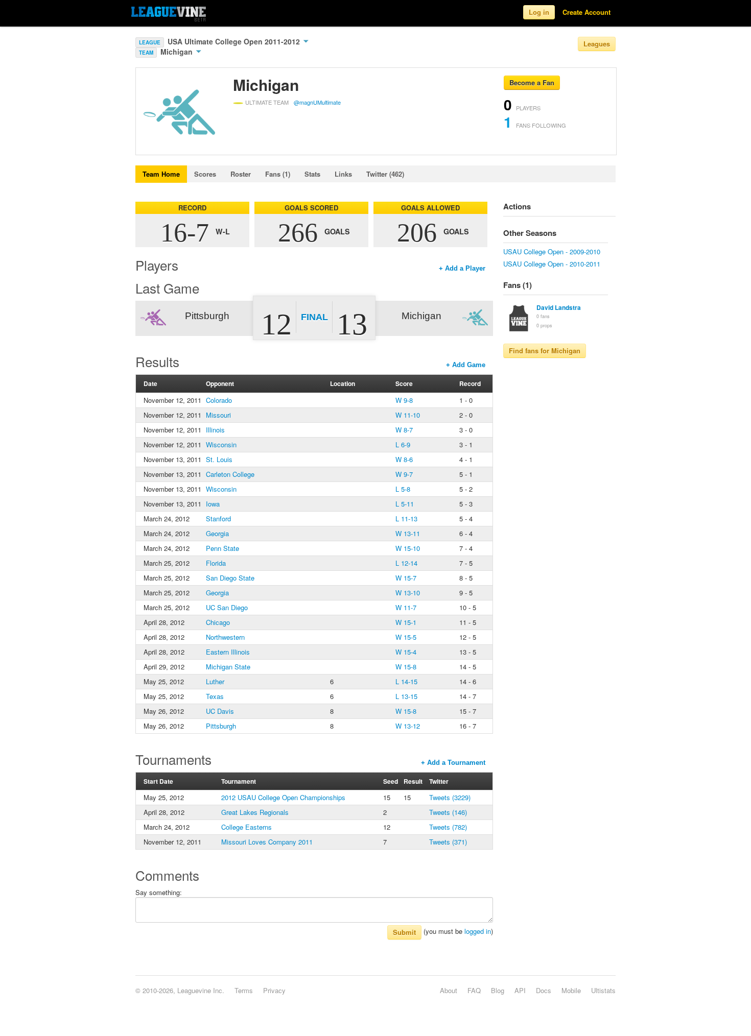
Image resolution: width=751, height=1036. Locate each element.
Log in (539, 12)
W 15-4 (405, 652)
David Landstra (558, 307)
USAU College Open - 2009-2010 (551, 251)
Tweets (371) (448, 842)
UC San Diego (227, 607)
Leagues (596, 44)
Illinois (215, 430)
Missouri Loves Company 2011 (267, 842)
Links (343, 174)
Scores (205, 174)
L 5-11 (404, 504)
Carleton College (230, 474)
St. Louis (219, 459)
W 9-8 (404, 400)
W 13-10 (407, 592)
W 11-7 (405, 607)
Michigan (177, 51)
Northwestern (225, 637)
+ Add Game (465, 365)
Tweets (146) (448, 812)
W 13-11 (407, 533)
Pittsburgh (221, 726)
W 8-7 (404, 430)
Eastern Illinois (228, 652)
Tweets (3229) (450, 797)
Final (314, 317)
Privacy (274, 990)
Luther (215, 681)
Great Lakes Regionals (255, 812)
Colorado (219, 400)
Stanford (218, 518)
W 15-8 (405, 666)
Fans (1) (277, 174)
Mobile (571, 990)
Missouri (218, 415)
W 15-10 (407, 548)
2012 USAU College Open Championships (283, 797)
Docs (543, 990)
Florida (216, 563)
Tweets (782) (448, 827)
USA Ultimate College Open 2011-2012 (235, 41)
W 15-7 (405, 578)
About (448, 990)
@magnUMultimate (317, 102)
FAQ (474, 990)
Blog (497, 990)
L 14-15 (406, 681)
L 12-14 (406, 563)
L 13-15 (406, 696)
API (520, 990)
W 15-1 (405, 622)
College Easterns (246, 827)
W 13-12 (407, 726)
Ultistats (603, 990)
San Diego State (230, 578)
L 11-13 (406, 518)
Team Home (161, 174)
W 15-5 (405, 637)
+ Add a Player (462, 268)
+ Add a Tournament (453, 762)
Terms (243, 990)
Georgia (217, 533)
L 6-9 (402, 444)
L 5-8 (402, 489)
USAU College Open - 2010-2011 (551, 264)
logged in (477, 931)
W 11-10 (407, 415)
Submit (404, 932)
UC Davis (220, 711)
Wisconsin (221, 444)
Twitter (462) (385, 174)
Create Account (586, 12)
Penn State (222, 548)
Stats (312, 174)
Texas (215, 696)
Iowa (213, 504)
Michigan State (228, 666)
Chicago (218, 622)
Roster (240, 174)
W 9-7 (404, 474)
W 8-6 (404, 459)
